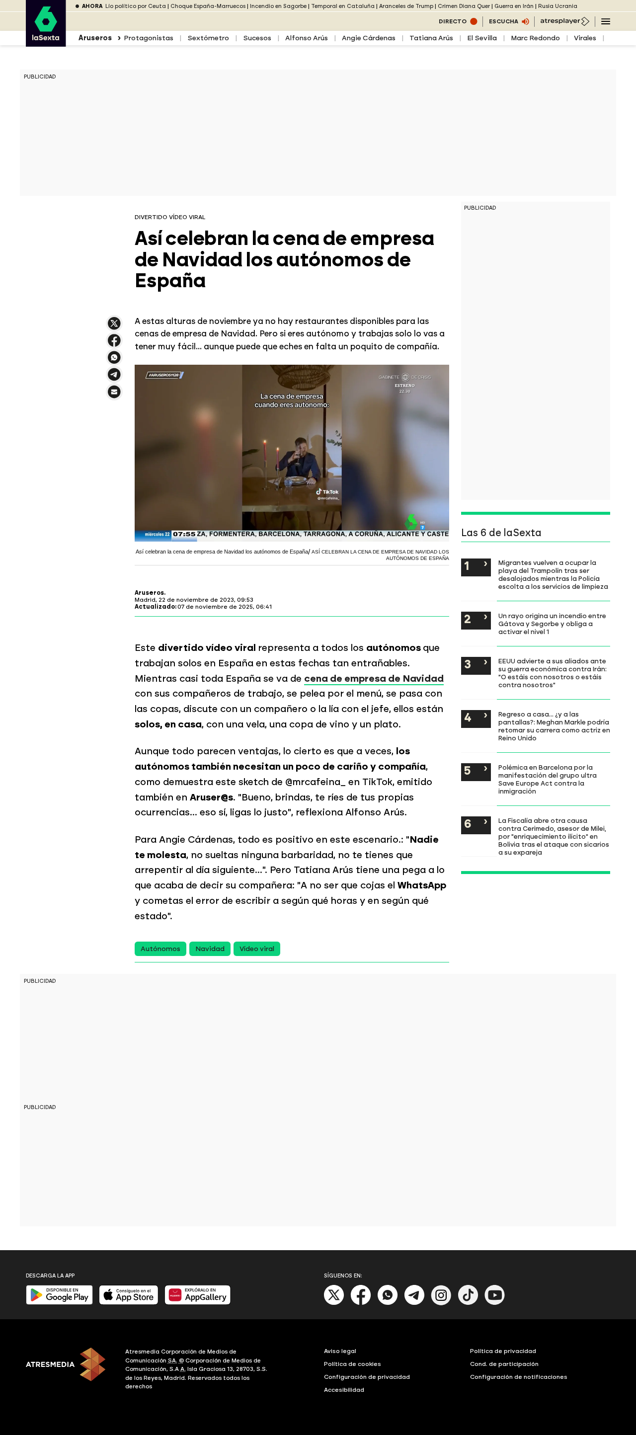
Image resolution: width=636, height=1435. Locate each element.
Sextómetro (208, 38)
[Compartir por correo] (114, 396)
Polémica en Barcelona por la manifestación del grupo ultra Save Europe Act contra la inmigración (547, 779)
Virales (585, 38)
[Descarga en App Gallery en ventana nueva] (197, 1302)
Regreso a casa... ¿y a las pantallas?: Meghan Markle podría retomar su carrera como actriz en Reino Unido (554, 726)
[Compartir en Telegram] (114, 379)
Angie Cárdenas (369, 38)
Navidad (210, 949)
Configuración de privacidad (367, 1376)
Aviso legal (340, 1351)
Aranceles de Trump (406, 6)
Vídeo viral (256, 949)
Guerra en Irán (514, 6)
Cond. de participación (504, 1363)
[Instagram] (441, 1303)
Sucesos (257, 38)
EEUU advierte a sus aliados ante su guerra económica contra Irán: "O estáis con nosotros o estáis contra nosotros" (552, 673)
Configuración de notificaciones (518, 1376)
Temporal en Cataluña (343, 6)
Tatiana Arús (431, 38)
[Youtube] (494, 1303)
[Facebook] (360, 1303)
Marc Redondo (535, 38)
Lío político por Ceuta (135, 6)
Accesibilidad (344, 1389)
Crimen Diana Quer (464, 6)
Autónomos (160, 949)
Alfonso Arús (306, 38)
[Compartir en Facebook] (114, 344)
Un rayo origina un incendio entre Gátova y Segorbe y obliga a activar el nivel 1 (552, 624)
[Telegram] (414, 1303)
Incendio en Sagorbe (278, 6)
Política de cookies (352, 1363)
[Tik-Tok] (468, 1303)
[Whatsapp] (387, 1303)
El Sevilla (482, 38)
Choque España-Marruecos (207, 6)
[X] (114, 327)
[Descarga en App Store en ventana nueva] (129, 1302)
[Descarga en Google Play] (59, 1302)
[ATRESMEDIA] (69, 1370)
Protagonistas (148, 38)
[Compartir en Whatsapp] (114, 361)
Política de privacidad (503, 1351)
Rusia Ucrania (557, 6)
